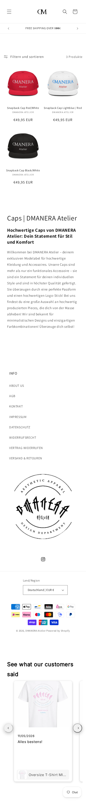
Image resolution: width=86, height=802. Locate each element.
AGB (12, 396)
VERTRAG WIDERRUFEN (26, 448)
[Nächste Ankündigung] (77, 28)
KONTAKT (16, 406)
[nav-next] (77, 728)
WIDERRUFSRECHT (22, 437)
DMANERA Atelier (35, 630)
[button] (9, 12)
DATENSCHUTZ (20, 427)
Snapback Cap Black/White (23, 170)
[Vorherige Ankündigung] (8, 28)
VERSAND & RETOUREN (25, 458)
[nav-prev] (8, 728)
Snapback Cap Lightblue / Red (63, 108)
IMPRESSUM (17, 417)
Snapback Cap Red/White (23, 108)
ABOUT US (16, 386)
